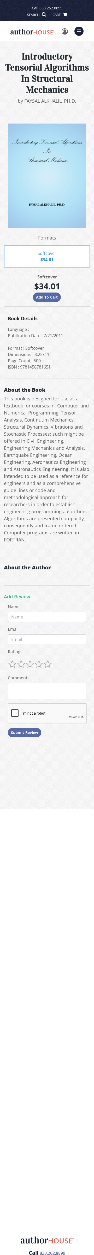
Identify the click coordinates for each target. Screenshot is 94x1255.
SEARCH (33, 14)
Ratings (15, 652)
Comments (19, 678)
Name (14, 607)
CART (56, 14)
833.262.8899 (50, 7)
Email (13, 629)
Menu (81, 30)
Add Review (17, 597)
